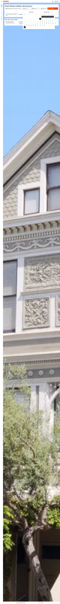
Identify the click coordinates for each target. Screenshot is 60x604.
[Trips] (1, 16)
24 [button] (24, 25)
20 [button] (52, 20)
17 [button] (46, 20)
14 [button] (33, 20)
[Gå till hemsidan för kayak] (6, 1)
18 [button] (48, 20)
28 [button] (33, 25)
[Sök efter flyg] (1, 4)
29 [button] (35, 25)
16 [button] (37, 20)
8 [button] (42, 18)
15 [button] (35, 20)
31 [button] (24, 27)
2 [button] (37, 16)
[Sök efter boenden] (1, 6)
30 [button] (37, 25)
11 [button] (48, 18)
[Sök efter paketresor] (1, 9)
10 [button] (24, 20)
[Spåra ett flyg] (1, 14)
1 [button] (42, 16)
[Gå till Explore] (1, 12)
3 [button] (46, 16)
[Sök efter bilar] (1, 8)
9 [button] (37, 18)
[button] (1, 1)
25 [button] (26, 25)
